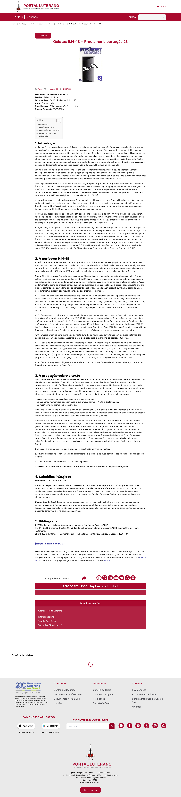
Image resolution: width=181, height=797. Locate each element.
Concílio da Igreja (102, 690)
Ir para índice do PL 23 (51, 543)
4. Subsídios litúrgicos (46, 133)
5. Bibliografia (42, 136)
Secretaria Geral (101, 703)
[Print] (133, 577)
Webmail (136, 706)
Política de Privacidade (144, 694)
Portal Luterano (55, 611)
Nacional (50, 617)
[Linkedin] (110, 577)
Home (14, 24)
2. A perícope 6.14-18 (45, 127)
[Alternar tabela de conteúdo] (57, 121)
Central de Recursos (64, 690)
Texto (53, 621)
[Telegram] (121, 577)
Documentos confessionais (68, 694)
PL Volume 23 (61, 24)
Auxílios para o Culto (27, 24)
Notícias (58, 703)
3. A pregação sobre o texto (48, 130)
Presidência (99, 699)
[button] (43, 36)
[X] (104, 577)
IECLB (107, 560)
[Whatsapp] (127, 577)
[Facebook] (99, 577)
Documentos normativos (67, 699)
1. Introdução (42, 124)
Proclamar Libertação (45, 24)
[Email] (116, 577)
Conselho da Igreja (103, 694)
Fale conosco (139, 690)
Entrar (163, 6)
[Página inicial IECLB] (19, 6)
